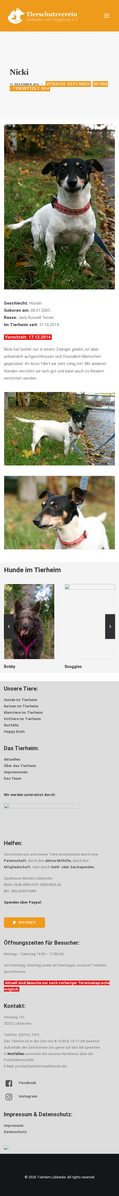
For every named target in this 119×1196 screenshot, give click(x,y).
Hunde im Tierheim (20, 700)
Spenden (27, 922)
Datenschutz (15, 1132)
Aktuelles (12, 759)
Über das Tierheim (20, 766)
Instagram (28, 1096)
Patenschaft (15, 861)
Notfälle (11, 725)
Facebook (27, 1083)
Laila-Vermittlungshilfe (86, 658)
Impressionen (16, 772)
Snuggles (12, 666)
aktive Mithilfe (58, 861)
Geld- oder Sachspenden (72, 867)
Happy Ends (14, 731)
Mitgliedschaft (17, 867)
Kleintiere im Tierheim (23, 712)
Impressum (14, 1125)
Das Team (12, 778)
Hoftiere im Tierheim (22, 719)
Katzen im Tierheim (21, 706)
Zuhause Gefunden (68, 84)
